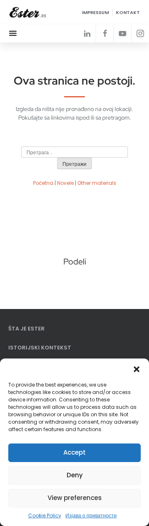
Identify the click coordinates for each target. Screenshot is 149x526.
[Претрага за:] (74, 152)
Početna (43, 182)
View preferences (75, 497)
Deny (75, 475)
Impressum (95, 12)
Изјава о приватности (91, 515)
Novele (65, 182)
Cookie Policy (44, 515)
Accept (74, 452)
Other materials (96, 182)
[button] (136, 369)
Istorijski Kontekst (39, 347)
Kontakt (128, 12)
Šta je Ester (26, 329)
